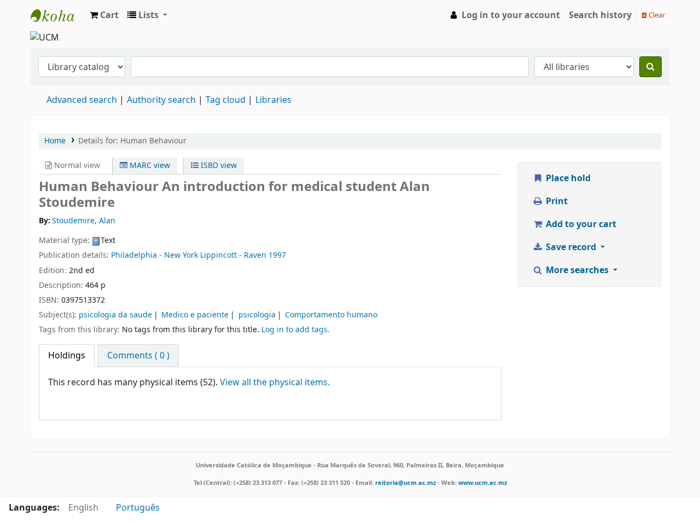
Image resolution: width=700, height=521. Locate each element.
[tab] (67, 355)
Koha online (58, 15)
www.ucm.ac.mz (482, 482)
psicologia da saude (115, 315)
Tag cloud (226, 100)
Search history (600, 15)
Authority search (161, 100)
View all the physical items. (275, 382)
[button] (104, 15)
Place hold (567, 178)
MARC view (148, 165)
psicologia (257, 315)
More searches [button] (577, 270)
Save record (571, 247)
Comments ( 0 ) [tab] (138, 355)
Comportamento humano (331, 315)
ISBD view (218, 165)
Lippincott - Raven (233, 255)
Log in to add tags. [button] (295, 329)
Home (55, 141)
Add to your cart (580, 224)
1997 (277, 255)
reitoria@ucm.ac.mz (405, 482)
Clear (656, 15)
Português (138, 507)
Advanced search (81, 100)
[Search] (650, 66)
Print (556, 201)
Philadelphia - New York (154, 255)
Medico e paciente (195, 315)
